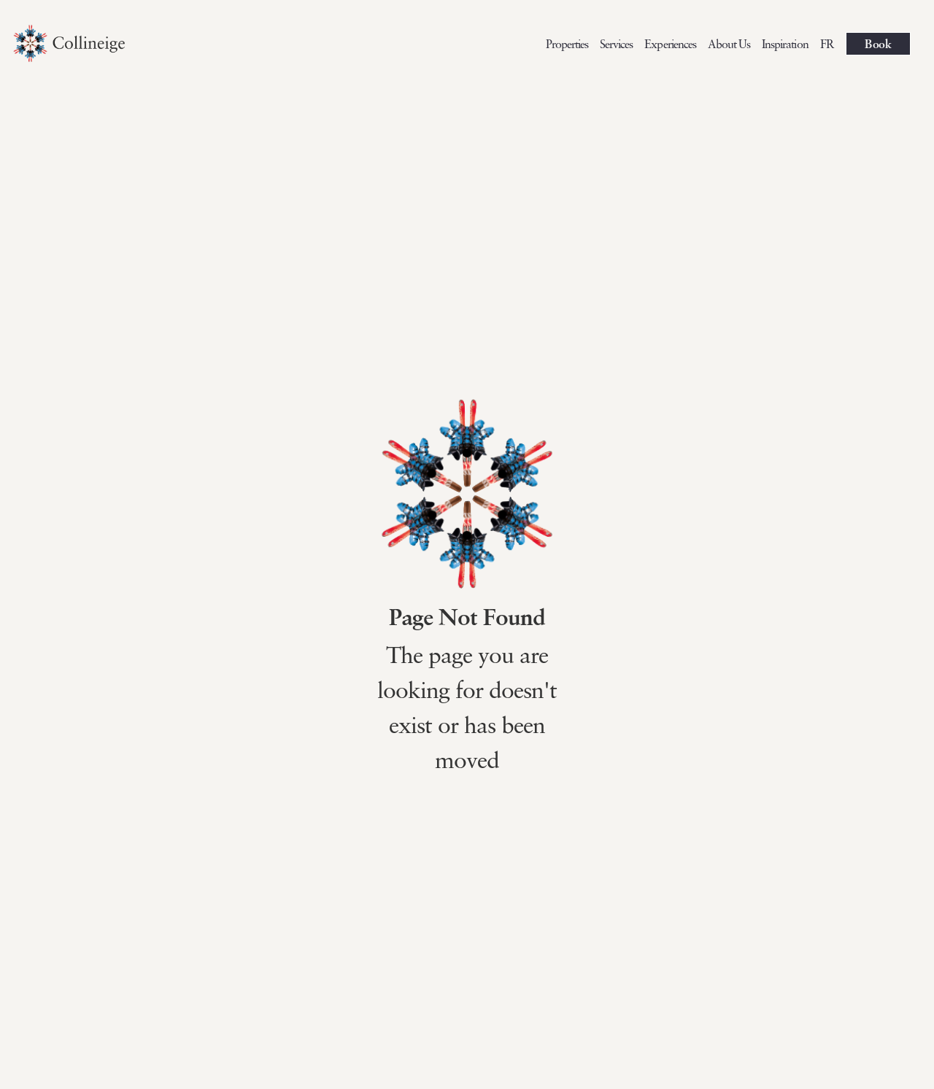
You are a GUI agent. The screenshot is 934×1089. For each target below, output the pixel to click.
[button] (669, 44)
